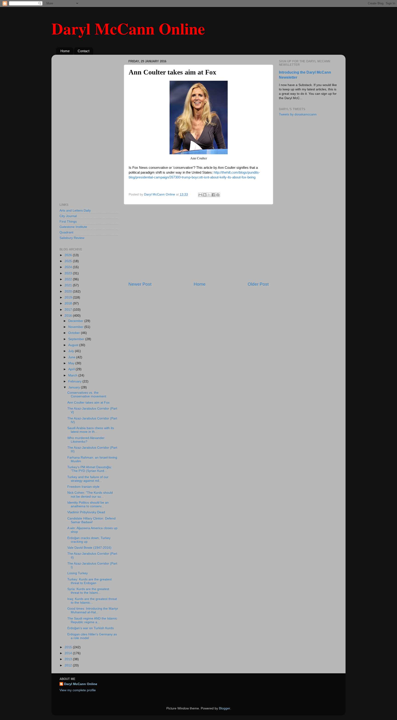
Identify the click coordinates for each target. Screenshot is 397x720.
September (76, 339)
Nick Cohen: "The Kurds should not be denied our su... (90, 494)
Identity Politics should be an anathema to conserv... (88, 504)
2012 (69, 665)
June (72, 357)
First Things (68, 221)
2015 (69, 647)
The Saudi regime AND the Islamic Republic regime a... (92, 620)
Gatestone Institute (73, 227)
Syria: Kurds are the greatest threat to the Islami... (88, 590)
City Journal (68, 216)
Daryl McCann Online (128, 28)
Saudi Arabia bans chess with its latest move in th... (90, 429)
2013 (69, 659)
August (73, 345)
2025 (69, 261)
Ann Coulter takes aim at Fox (88, 402)
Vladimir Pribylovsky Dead (86, 512)
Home (65, 51)
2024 (69, 267)
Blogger (224, 708)
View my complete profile (78, 690)
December (76, 321)
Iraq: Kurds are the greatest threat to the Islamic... (92, 600)
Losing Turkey (77, 573)
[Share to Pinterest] (218, 194)
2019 (69, 297)
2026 (69, 255)
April (72, 369)
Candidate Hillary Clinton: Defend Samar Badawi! (91, 520)
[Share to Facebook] (213, 194)
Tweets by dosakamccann (298, 114)
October (74, 333)
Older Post (258, 284)
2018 (69, 303)
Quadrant (66, 232)
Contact (83, 51)
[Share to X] (209, 194)
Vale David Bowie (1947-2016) (89, 547)
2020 (69, 291)
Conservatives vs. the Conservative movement (86, 394)
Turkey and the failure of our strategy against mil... (87, 478)
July (71, 351)
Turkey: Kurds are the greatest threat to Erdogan (89, 581)
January (74, 387)
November (76, 327)
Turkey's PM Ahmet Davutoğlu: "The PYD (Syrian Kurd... (89, 469)
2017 (69, 309)
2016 (69, 315)
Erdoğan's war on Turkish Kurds (90, 628)
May (71, 363)
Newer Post (139, 284)
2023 (69, 273)
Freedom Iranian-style (83, 486)
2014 (69, 653)
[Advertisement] (198, 243)
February (75, 381)
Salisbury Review (72, 238)
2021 (69, 285)
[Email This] (200, 194)
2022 (69, 279)
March (73, 375)
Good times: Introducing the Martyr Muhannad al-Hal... (92, 610)
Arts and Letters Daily (75, 210)
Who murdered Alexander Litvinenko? (86, 439)
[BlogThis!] (204, 194)
